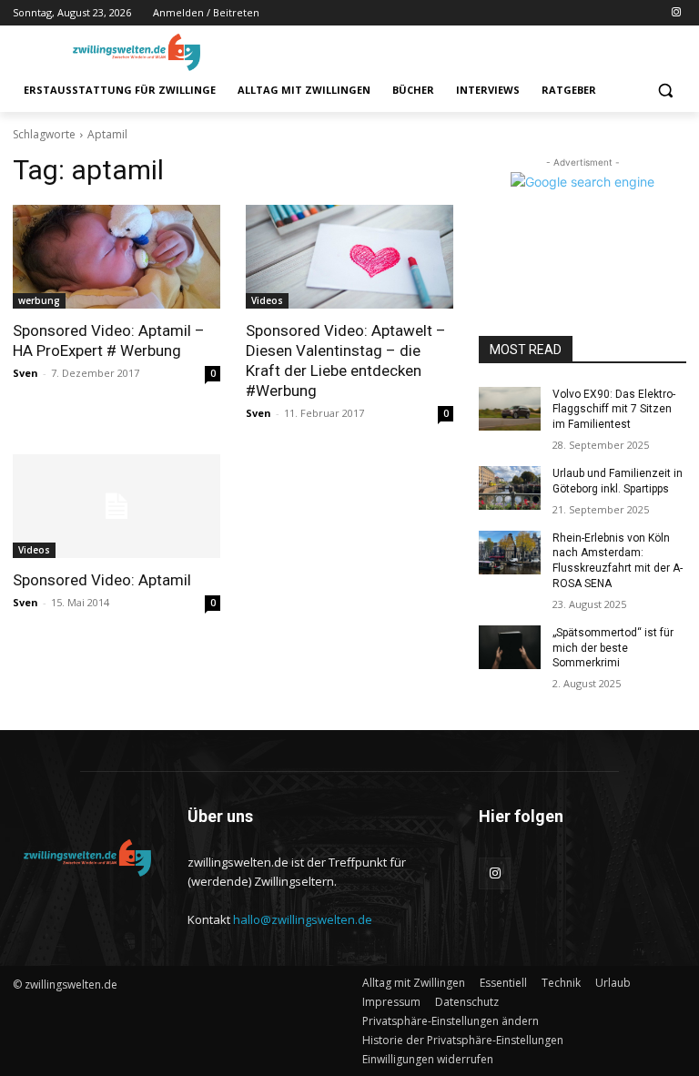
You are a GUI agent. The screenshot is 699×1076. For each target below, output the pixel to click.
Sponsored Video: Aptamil (102, 580)
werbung (39, 300)
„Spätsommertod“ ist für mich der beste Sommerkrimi (613, 648)
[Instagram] (675, 13)
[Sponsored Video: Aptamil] (116, 506)
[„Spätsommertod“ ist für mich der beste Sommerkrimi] (510, 647)
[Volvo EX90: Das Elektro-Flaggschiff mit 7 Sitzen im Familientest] (510, 409)
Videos (267, 300)
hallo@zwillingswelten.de (302, 919)
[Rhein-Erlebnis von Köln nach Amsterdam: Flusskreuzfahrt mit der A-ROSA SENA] (510, 552)
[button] (664, 90)
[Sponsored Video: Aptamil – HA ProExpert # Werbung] (116, 257)
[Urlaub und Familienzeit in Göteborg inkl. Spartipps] (510, 488)
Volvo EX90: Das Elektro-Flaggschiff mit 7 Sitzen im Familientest (613, 409)
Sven (25, 373)
